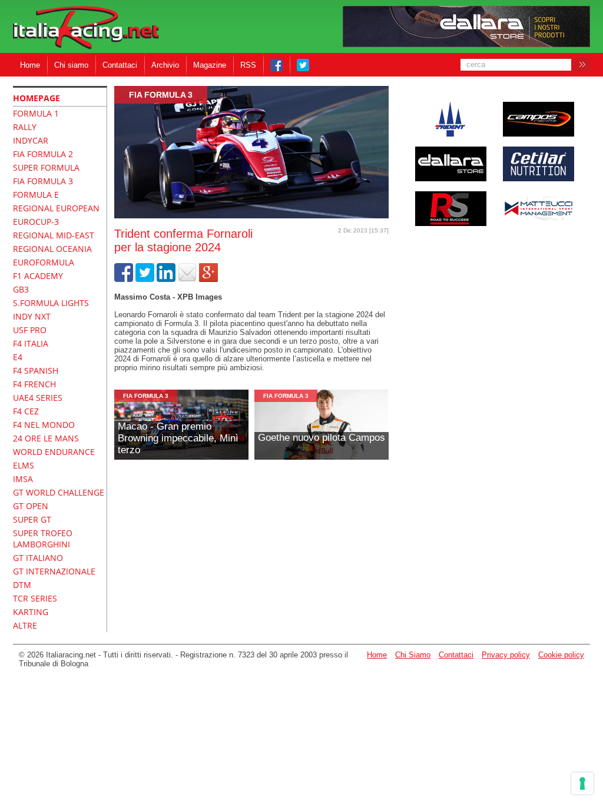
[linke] (166, 279)
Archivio (165, 65)
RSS (248, 65)
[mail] (187, 279)
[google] (208, 279)
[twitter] (144, 279)
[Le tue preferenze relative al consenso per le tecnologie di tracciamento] (582, 783)
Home (30, 65)
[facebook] (123, 279)
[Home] (86, 28)
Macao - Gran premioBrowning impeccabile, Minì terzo (178, 438)
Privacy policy (506, 654)
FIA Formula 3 (161, 94)
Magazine (209, 65)
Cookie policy (561, 654)
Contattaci (119, 65)
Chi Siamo (412, 654)
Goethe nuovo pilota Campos (321, 437)
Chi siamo (71, 65)
